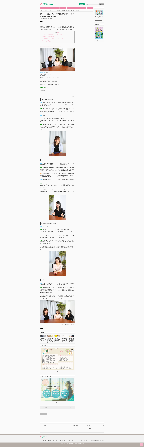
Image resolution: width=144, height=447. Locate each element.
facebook (103, 2)
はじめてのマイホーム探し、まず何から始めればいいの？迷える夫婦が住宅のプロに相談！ (48, 407)
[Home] (41, 10)
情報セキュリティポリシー (85, 440)
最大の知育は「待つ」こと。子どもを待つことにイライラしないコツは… (64, 340)
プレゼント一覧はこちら (98, 20)
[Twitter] (100, 440)
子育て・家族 (50, 18)
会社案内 (44, 440)
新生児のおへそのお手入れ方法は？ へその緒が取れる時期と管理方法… (71, 340)
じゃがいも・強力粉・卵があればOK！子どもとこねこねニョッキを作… (50, 340)
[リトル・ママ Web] (47, 5)
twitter (102, 2)
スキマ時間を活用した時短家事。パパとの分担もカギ (52, 38)
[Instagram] (103, 440)
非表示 (58, 32)
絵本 (90, 425)
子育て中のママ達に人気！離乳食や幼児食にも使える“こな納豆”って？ (65, 407)
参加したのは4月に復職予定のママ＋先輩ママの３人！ (52, 34)
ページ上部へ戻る (141, 444)
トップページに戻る (43, 413)
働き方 (46, 18)
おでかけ (75, 428)
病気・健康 (75, 425)
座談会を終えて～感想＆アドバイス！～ (49, 41)
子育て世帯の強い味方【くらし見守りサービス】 (43, 339)
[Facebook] (102, 440)
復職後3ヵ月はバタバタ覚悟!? (47, 36)
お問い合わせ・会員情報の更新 (60, 440)
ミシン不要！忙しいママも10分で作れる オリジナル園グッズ (57, 340)
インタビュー (59, 428)
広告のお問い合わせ (51, 440)
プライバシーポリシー (75, 440)
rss (100, 2)
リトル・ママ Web (71, 445)
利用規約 (69, 440)
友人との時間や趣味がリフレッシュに (49, 40)
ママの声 (91, 428)
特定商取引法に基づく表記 (95, 440)
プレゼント (43, 431)
